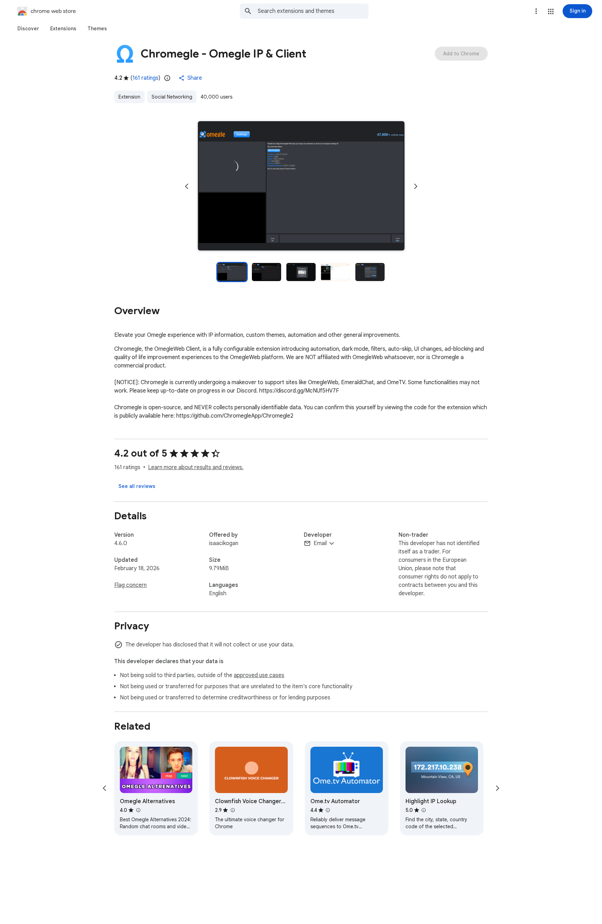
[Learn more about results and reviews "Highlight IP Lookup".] (423, 810)
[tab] (28, 28)
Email (320, 543)
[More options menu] (536, 11)
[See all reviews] (137, 486)
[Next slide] (416, 186)
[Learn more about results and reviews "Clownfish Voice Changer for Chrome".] (232, 810)
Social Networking (172, 97)
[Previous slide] (187, 186)
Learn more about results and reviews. (196, 467)
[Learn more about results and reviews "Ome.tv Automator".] (327, 810)
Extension (129, 97)
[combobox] (313, 11)
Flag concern (130, 585)
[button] (551, 11)
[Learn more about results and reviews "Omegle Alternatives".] (138, 810)
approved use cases (259, 675)
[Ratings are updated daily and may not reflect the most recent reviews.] (167, 78)
